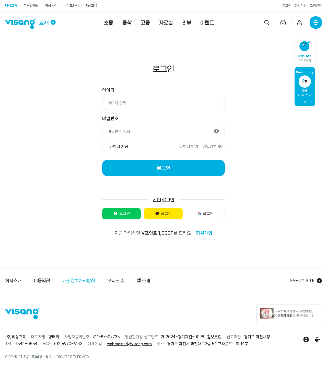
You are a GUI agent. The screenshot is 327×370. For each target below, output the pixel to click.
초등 (108, 22)
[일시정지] (304, 101)
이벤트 (207, 22)
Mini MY (304, 58)
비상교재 (11, 5)
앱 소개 (143, 280)
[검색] (267, 22)
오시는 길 (116, 280)
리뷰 (186, 22)
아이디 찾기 (188, 146)
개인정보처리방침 (78, 280)
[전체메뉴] (316, 22)
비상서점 (51, 5)
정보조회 (214, 336)
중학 (127, 22)
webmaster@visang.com (129, 343)
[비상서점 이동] (283, 22)
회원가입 (300, 5)
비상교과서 (71, 5)
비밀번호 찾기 (213, 146)
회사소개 (13, 280)
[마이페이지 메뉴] (299, 22)
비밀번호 (110, 118)
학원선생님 (31, 5)
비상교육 (91, 5)
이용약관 (42, 280)
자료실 (166, 22)
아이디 (108, 90)
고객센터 (316, 5)
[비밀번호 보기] (216, 131)
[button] (298, 101)
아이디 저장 (118, 146)
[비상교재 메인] (22, 24)
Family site (302, 280)
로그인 (286, 5)
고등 (145, 22)
